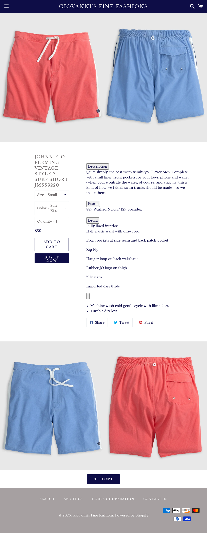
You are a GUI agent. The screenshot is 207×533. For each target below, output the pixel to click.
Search (47, 499)
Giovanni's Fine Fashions (103, 6)
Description (97, 166)
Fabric (93, 204)
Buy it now (51, 258)
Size (40, 195)
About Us (73, 499)
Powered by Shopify (132, 515)
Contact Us (155, 499)
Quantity (44, 221)
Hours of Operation (113, 499)
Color (41, 208)
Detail (93, 220)
